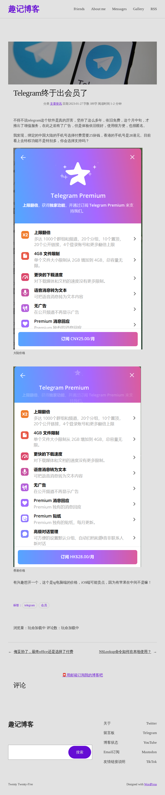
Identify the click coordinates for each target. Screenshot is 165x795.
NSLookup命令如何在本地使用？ (125, 652)
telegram (29, 605)
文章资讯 (56, 103)
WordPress (150, 784)
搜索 (79, 752)
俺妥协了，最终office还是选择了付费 (43, 652)
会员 (44, 605)
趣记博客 (24, 9)
